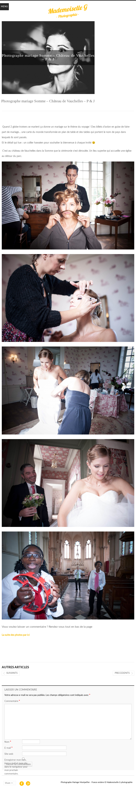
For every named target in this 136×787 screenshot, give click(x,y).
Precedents (122, 673)
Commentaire (12, 701)
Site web (8, 754)
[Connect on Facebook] (21, 783)
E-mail (8, 747)
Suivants (12, 673)
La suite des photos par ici (16, 635)
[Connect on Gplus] (27, 783)
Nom (7, 741)
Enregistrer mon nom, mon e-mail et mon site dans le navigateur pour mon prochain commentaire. (16, 767)
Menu (4, 6)
